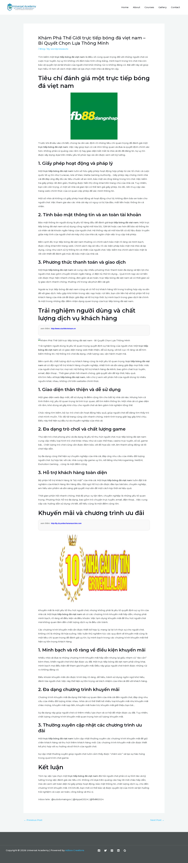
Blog (42, 48)
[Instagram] (112, 850)
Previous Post (33, 820)
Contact (175, 7)
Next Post (157, 820)
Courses (149, 7)
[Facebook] (99, 850)
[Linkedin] (118, 850)
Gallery (162, 7)
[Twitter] (105, 850)
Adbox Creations (74, 850)
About (136, 7)
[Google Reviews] (125, 850)
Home (125, 7)
